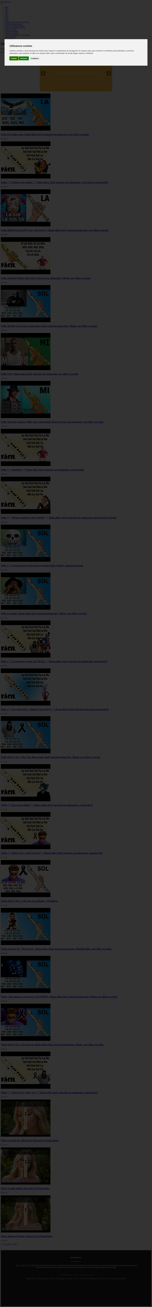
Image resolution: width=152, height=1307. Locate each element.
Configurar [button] (35, 58)
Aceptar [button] (14, 58)
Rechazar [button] (23, 58)
